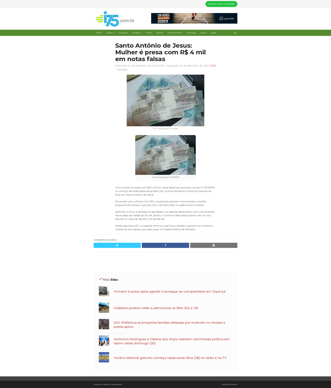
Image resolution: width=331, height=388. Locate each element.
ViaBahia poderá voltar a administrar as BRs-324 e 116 (156, 308)
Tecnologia (191, 33)
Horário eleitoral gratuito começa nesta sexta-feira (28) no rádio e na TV (170, 358)
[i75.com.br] (115, 19)
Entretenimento (175, 33)
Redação (122, 69)
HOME (99, 33)
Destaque (123, 33)
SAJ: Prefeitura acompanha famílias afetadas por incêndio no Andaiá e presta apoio (169, 325)
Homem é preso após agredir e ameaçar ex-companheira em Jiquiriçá (169, 291)
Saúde (213, 33)
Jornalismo (136, 33)
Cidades (109, 33)
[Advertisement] (165, 262)
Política (149, 33)
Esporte (159, 33)
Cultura (203, 33)
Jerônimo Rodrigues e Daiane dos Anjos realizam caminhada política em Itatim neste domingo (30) (172, 341)
